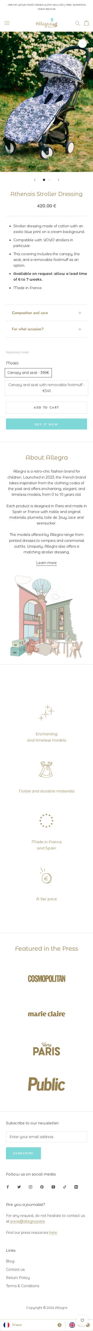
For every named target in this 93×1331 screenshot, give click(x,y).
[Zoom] (82, 43)
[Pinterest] (42, 1187)
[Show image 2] (49, 180)
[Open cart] (86, 22)
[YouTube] (53, 1187)
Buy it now (46, 424)
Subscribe (23, 1153)
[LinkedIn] (76, 1187)
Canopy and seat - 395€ (28, 372)
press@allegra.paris (27, 1221)
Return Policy (18, 1277)
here (53, 1232)
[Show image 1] (44, 180)
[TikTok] (64, 1187)
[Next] (58, 180)
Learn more (46, 563)
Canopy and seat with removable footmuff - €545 (46, 388)
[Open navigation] (6, 23)
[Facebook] (7, 1187)
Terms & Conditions (22, 1286)
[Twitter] (19, 1187)
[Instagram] (30, 1187)
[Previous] (34, 180)
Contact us (15, 1269)
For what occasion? (28, 329)
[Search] (77, 23)
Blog (10, 1261)
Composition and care (30, 313)
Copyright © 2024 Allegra (46, 1308)
